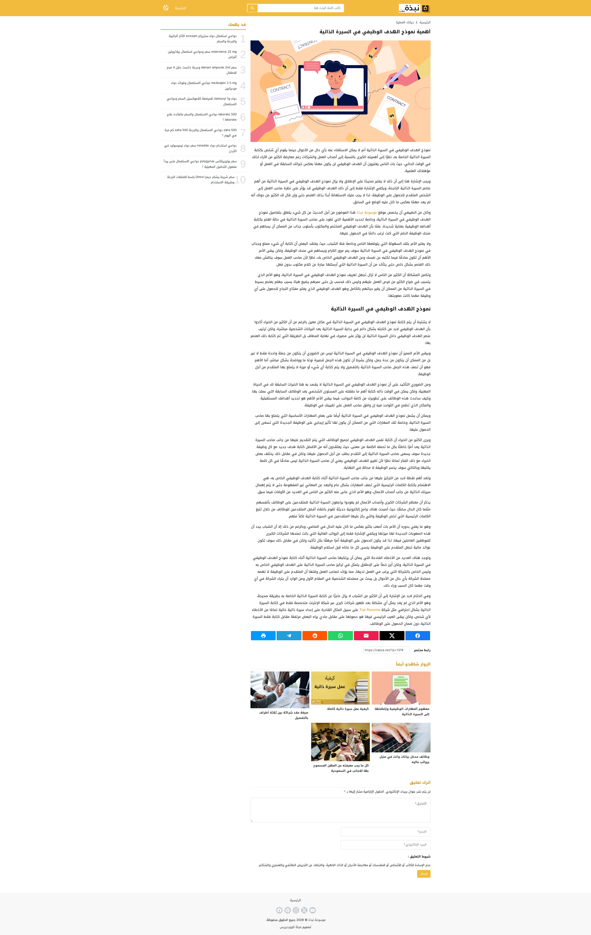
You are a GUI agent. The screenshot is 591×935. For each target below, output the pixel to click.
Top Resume (369, 610)
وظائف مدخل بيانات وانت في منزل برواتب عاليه (404, 759)
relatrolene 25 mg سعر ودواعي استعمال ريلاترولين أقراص (202, 54)
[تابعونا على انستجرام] (295, 910)
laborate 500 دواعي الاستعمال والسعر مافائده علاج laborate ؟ (202, 117)
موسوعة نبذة (367, 212)
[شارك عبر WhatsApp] (340, 635)
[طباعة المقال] (263, 635)
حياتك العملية (405, 22)
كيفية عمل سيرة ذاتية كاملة (348, 709)
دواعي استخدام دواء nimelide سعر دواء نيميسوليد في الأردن (200, 148)
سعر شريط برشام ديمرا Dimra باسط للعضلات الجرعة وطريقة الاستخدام (200, 179)
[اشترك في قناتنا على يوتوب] (312, 910)
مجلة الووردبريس (291, 927)
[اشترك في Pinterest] (287, 910)
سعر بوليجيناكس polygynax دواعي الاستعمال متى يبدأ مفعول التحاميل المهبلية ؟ (200, 163)
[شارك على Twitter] (392, 635)
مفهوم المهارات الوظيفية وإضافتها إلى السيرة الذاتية (402, 711)
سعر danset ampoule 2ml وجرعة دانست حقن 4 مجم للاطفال (202, 70)
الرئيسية (180, 8)
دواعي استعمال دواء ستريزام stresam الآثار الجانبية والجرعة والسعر (203, 38)
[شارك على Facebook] (418, 635)
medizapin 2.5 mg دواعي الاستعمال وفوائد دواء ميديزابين (204, 85)
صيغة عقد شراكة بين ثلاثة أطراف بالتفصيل (283, 715)
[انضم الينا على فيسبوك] (279, 910)
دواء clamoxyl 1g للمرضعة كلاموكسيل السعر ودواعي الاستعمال (202, 101)
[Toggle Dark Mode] (166, 8)
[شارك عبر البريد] (366, 635)
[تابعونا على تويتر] (304, 910)
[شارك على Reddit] (315, 635)
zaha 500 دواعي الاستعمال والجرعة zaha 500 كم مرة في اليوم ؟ (201, 132)
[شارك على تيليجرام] (289, 635)
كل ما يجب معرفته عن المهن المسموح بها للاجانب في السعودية (341, 768)
